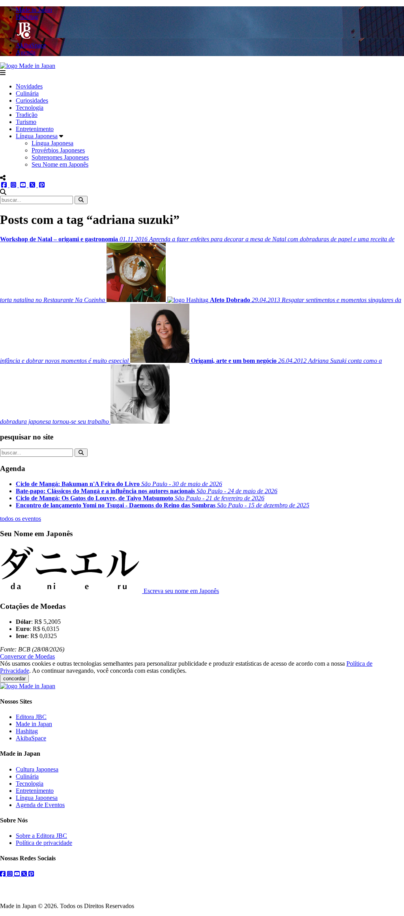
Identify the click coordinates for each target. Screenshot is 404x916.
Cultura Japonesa (37, 769)
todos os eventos (20, 518)
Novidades (29, 86)
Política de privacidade (44, 842)
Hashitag (27, 731)
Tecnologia (29, 107)
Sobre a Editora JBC (41, 835)
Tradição (26, 114)
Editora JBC (31, 716)
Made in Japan (34, 724)
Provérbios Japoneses (58, 150)
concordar (14, 678)
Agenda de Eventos (40, 805)
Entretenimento (35, 129)
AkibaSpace (31, 738)
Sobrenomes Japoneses (60, 157)
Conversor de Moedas (27, 656)
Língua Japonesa (37, 136)
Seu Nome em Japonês (60, 164)
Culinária (27, 93)
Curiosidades (32, 100)
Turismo (26, 121)
